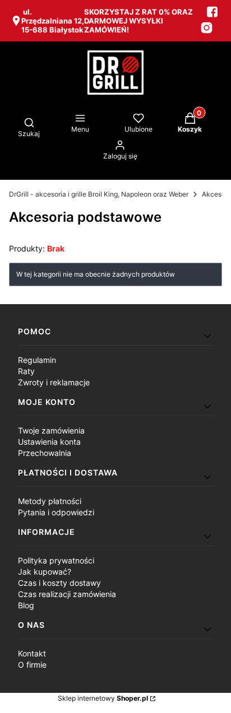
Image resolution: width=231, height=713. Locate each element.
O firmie (32, 664)
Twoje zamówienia (51, 430)
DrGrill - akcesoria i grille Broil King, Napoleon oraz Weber (98, 194)
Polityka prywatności (56, 560)
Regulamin (37, 360)
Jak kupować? (44, 571)
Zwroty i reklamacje (54, 382)
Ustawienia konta (49, 441)
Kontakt (32, 653)
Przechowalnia (44, 453)
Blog (26, 605)
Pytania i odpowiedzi (56, 512)
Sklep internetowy (103, 698)
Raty (26, 371)
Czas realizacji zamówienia (67, 594)
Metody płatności (49, 501)
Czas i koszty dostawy (59, 583)
